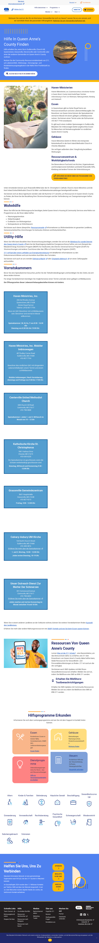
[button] (76, 2)
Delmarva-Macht (39, 259)
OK (50, 940)
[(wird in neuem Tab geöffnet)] (85, 907)
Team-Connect (8, 911)
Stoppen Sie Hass (9, 919)
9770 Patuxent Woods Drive (84, 920)
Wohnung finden (74, 746)
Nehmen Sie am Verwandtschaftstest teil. (69, 21)
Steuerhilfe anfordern (76, 770)
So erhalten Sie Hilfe (24, 911)
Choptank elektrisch (59, 259)
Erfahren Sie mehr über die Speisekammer (24, 549)
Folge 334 (84, 922)
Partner (61, 914)
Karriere (48, 914)
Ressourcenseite (37, 227)
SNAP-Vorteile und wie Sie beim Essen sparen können (68, 629)
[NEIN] (97, 938)
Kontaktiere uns (50, 922)
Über (56, 12)
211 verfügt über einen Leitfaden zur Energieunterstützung (26, 253)
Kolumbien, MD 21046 (84, 924)
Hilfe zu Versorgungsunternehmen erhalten (38, 777)
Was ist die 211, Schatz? (66, 653)
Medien (47, 12)
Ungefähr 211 (50, 911)
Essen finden (34, 751)
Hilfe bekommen (40, 8)
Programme (54, 8)
